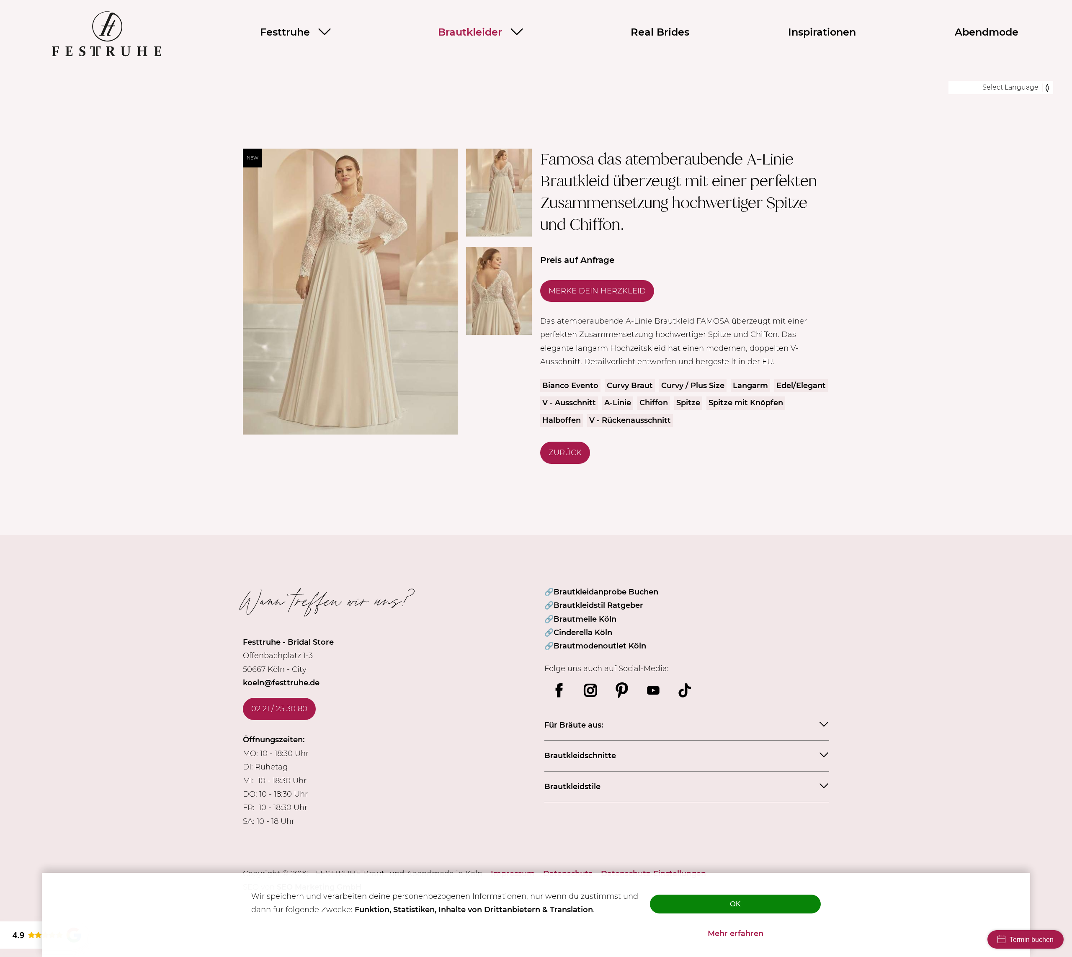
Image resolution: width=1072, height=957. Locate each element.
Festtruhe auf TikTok (684, 690)
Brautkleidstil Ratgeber (598, 605)
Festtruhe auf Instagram (590, 690)
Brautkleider (470, 32)
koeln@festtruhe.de (281, 682)
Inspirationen (822, 32)
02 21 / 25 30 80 (279, 708)
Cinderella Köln (583, 632)
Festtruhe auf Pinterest (621, 690)
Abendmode (986, 32)
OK (735, 904)
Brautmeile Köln (585, 619)
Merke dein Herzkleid (597, 291)
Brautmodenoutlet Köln (600, 646)
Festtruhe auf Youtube (653, 690)
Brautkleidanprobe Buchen (606, 592)
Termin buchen (1032, 939)
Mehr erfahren (735, 933)
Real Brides (660, 32)
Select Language (1010, 87)
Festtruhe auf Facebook (559, 690)
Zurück (565, 452)
